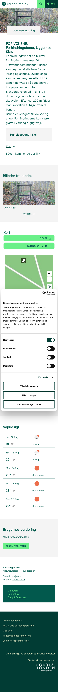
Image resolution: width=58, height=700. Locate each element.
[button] (51, 4)
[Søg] (41, 4)
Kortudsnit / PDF (38, 245)
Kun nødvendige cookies (29, 404)
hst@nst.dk (17, 576)
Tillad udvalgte (29, 395)
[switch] (51, 348)
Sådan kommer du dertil (22, 153)
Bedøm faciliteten (16, 546)
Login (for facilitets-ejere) (16, 640)
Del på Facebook (17, 597)
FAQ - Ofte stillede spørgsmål (18, 625)
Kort (8, 146)
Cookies (7, 630)
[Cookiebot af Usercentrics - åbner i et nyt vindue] (42, 293)
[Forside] (15, 3)
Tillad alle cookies (29, 386)
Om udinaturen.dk (12, 620)
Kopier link (13, 594)
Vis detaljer (43, 377)
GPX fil (44, 238)
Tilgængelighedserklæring (17, 635)
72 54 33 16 (18, 579)
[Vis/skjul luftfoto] (49, 286)
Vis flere (27, 214)
